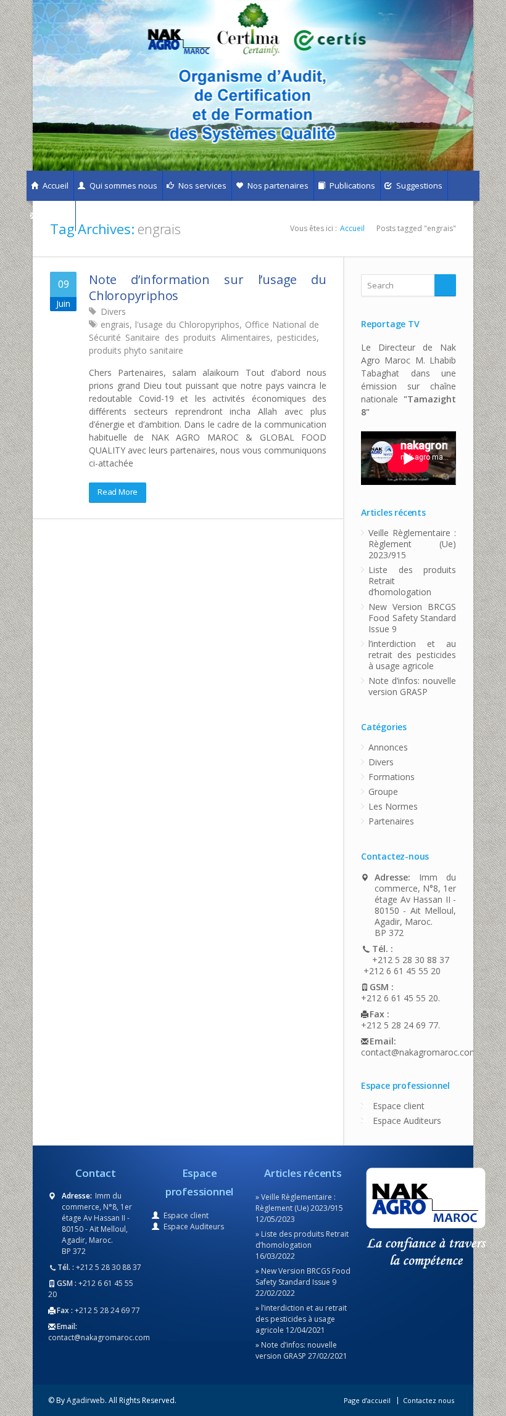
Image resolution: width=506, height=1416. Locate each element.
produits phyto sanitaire (136, 350)
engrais (115, 324)
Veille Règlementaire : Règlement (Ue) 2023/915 (412, 544)
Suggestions (418, 185)
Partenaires (391, 821)
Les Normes (393, 806)
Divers (113, 311)
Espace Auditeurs (407, 1120)
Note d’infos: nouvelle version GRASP (412, 686)
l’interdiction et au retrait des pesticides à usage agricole (412, 655)
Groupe (383, 791)
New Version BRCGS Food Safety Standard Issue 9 (412, 618)
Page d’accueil (367, 1400)
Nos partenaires (277, 185)
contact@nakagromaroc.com (408, 1052)
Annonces (388, 747)
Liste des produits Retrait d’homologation (412, 581)
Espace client (399, 1106)
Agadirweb (86, 1400)
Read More (117, 491)
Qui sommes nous (122, 185)
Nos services (201, 185)
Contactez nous (428, 1400)
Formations (391, 777)
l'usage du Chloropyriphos (187, 324)
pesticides (297, 337)
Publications (351, 185)
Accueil (54, 185)
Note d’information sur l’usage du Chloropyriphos (207, 287)
